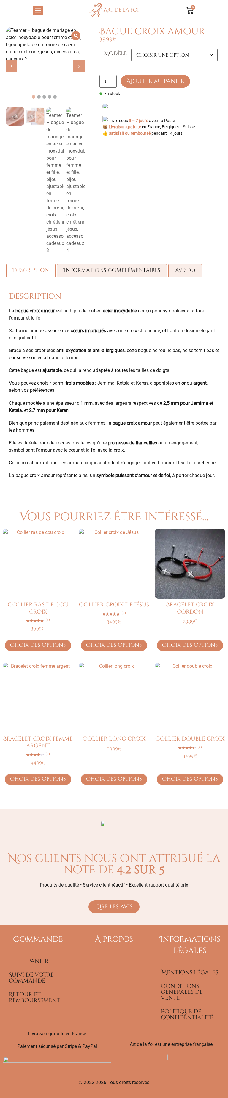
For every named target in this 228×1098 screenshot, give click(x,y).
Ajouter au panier (155, 81)
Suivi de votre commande (31, 978)
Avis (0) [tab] (185, 270)
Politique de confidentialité (187, 1014)
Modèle (115, 54)
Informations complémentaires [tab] (112, 270)
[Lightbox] (75, 35)
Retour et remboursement (34, 997)
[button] (38, 10)
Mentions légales (190, 972)
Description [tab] (31, 270)
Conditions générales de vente (182, 992)
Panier (37, 961)
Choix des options (38, 645)
